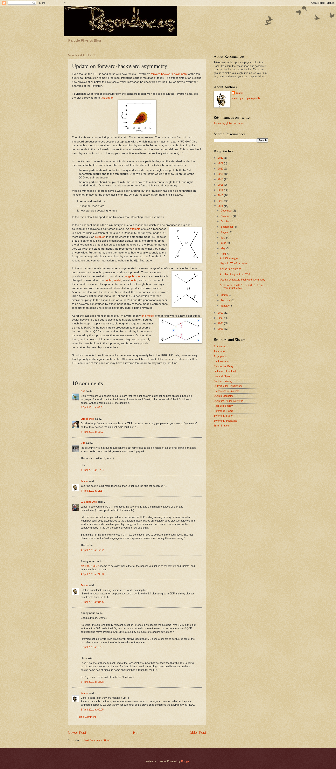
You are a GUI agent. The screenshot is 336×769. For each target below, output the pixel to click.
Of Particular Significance (228, 385)
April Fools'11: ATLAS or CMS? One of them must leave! (241, 286)
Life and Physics (223, 376)
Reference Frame (223, 410)
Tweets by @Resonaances (229, 123)
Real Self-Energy (223, 405)
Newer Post (77, 733)
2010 (221, 312)
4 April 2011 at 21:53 (92, 574)
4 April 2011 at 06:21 (92, 407)
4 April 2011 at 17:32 (92, 550)
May (223, 248)
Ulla (83, 442)
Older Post (197, 733)
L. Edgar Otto (89, 501)
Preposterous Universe (226, 391)
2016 (221, 179)
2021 (221, 163)
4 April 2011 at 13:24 (92, 469)
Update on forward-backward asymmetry (242, 279)
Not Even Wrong (223, 381)
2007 (221, 328)
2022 (221, 157)
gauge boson (131, 276)
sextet (117, 280)
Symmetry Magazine (225, 420)
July (223, 237)
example (135, 228)
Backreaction (221, 361)
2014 (221, 190)
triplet (108, 280)
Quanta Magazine (224, 395)
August (225, 232)
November (227, 216)
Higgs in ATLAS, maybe (233, 263)
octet (134, 280)
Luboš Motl (87, 418)
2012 (221, 200)
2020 (221, 168)
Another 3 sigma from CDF (235, 274)
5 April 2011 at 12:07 (92, 647)
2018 (221, 173)
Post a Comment (86, 716)
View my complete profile (246, 98)
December (227, 210)
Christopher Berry (223, 366)
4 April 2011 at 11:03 (92, 431)
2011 (221, 206)
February (226, 300)
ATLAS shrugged (229, 258)
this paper (107, 97)
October (225, 221)
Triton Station (221, 425)
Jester (84, 481)
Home (137, 733)
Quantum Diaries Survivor (228, 400)
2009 (221, 317)
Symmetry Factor (223, 415)
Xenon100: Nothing (230, 268)
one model (147, 315)
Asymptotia (220, 356)
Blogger (185, 761)
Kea (83, 391)
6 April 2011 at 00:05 (92, 709)
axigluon (100, 236)
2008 (221, 323)
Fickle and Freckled (225, 371)
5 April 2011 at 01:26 (92, 601)
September (227, 226)
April (224, 253)
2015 (221, 184)
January (225, 305)
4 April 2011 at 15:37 (92, 490)
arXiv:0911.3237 (90, 566)
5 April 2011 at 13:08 (92, 681)
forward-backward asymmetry (169, 74)
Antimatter (219, 351)
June (224, 242)
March (224, 295)
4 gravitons (220, 346)
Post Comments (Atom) (97, 740)
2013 (221, 195)
